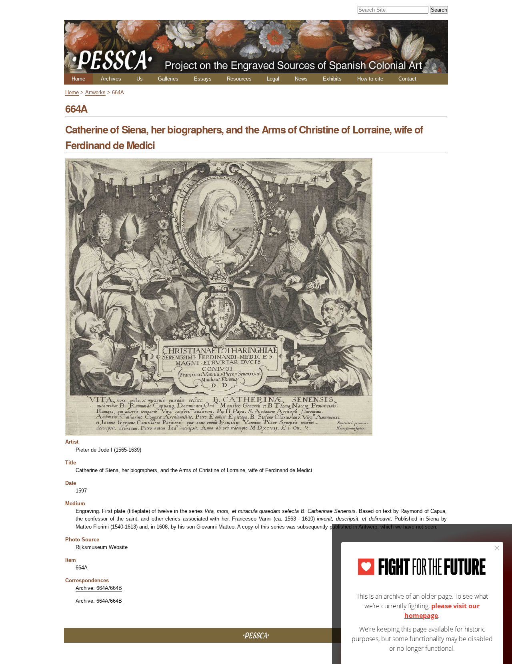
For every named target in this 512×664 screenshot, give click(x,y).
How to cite (370, 79)
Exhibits (332, 79)
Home (78, 79)
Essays (203, 79)
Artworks (95, 92)
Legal (273, 79)
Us (139, 79)
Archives (111, 79)
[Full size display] (218, 433)
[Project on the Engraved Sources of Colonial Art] (256, 70)
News (301, 79)
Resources (239, 79)
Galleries (168, 79)
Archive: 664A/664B (99, 588)
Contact (407, 79)
